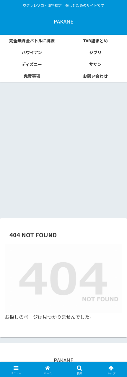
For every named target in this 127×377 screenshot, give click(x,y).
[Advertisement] (63, 152)
